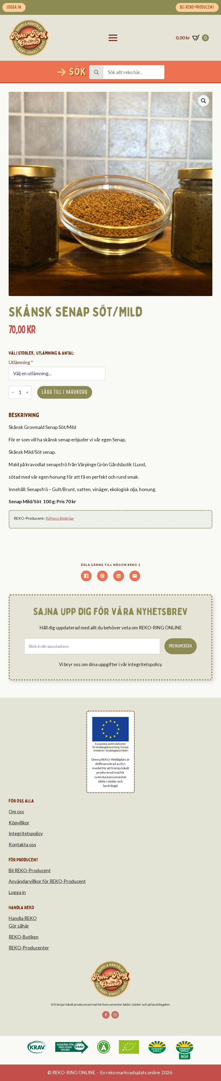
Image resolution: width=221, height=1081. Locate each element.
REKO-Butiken (24, 937)
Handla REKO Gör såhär (23, 922)
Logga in (17, 892)
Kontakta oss (22, 844)
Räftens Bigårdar (60, 518)
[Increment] (27, 392)
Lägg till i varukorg (65, 392)
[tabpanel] (89, 459)
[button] (203, 100)
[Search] (96, 72)
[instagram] (115, 1015)
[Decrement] (13, 392)
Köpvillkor (19, 822)
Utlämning (21, 362)
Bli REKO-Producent (30, 870)
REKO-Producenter (29, 948)
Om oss (16, 811)
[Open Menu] (113, 37)
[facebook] (106, 1015)
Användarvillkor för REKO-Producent (47, 881)
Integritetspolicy (26, 833)
